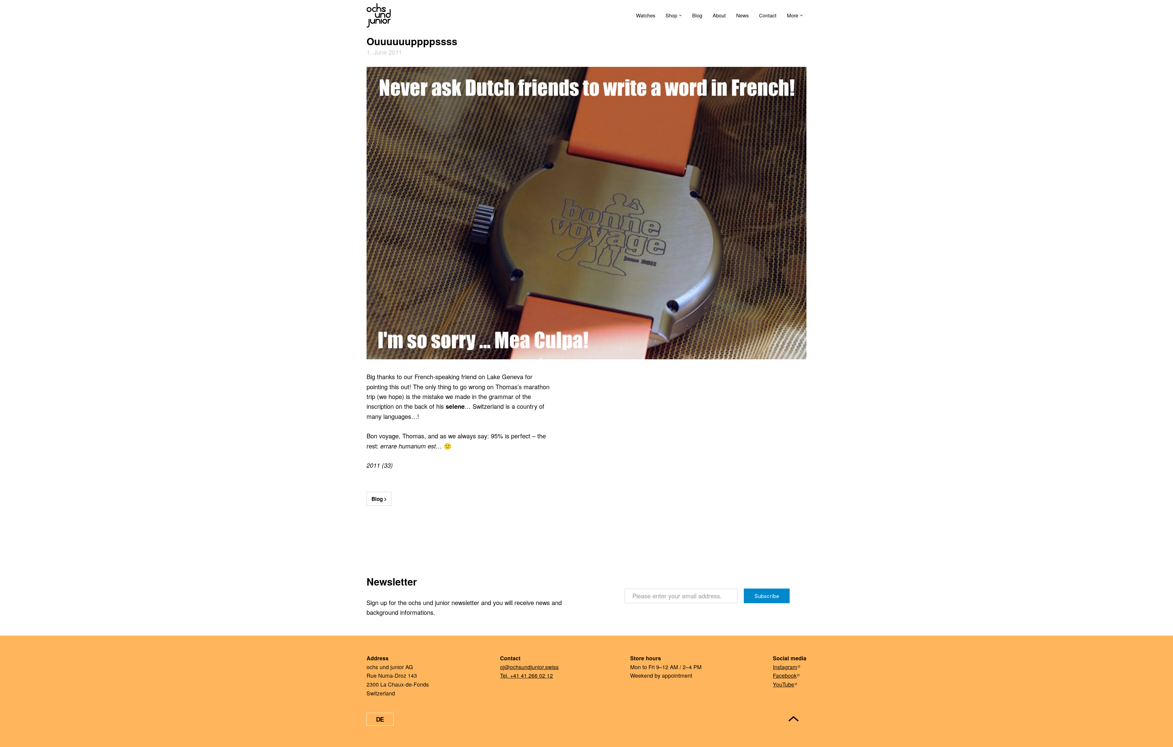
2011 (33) (380, 465)
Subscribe (767, 596)
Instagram (785, 667)
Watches (645, 15)
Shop (671, 15)
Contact (768, 15)
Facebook (785, 675)
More (792, 15)
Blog (697, 15)
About (719, 15)
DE (380, 719)
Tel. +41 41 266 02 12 (526, 675)
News (742, 15)
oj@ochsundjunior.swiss (529, 667)
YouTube (783, 684)
